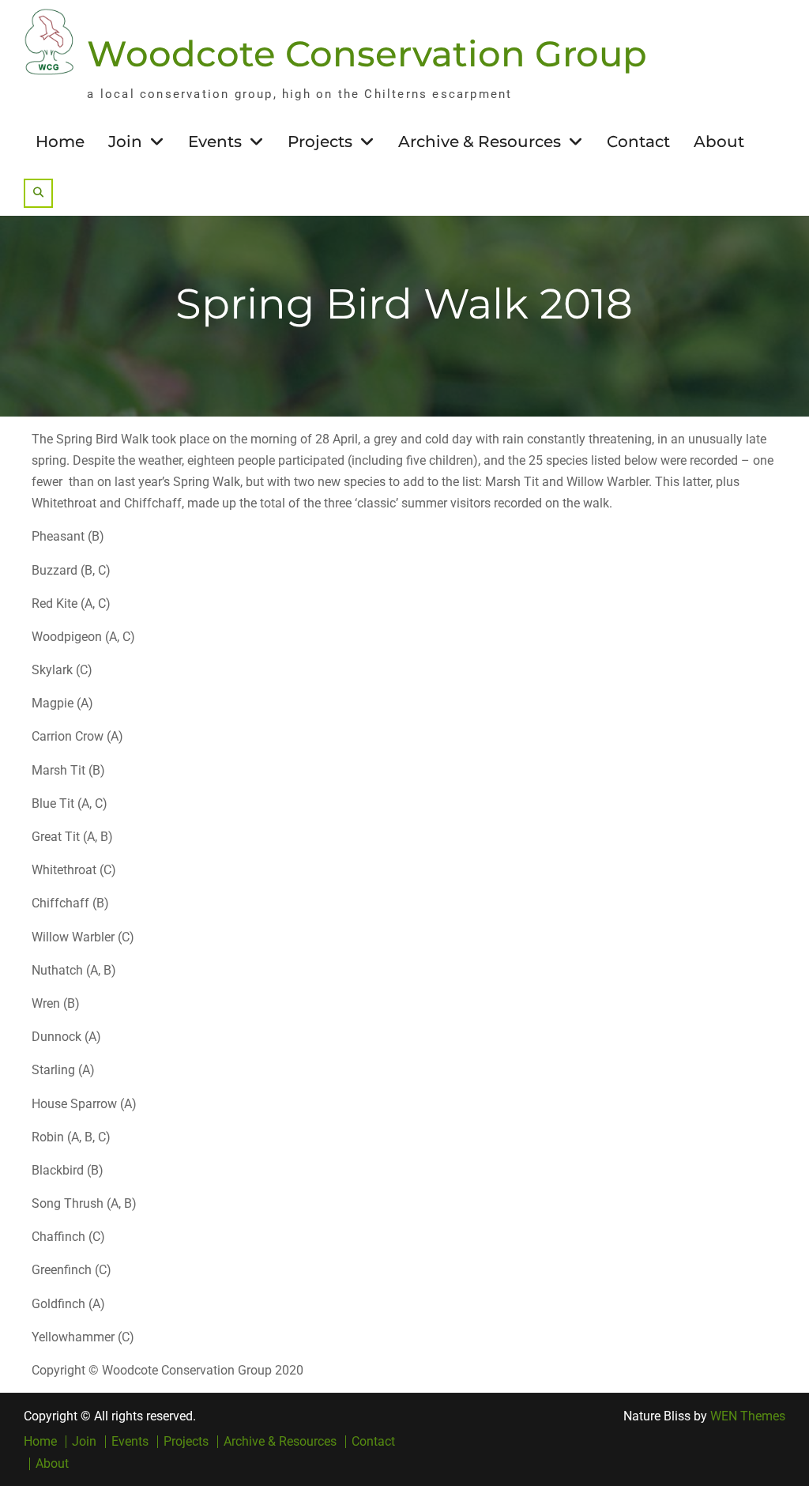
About (719, 141)
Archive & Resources (479, 141)
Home (60, 141)
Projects (320, 141)
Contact (638, 141)
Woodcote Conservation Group (367, 53)
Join (125, 141)
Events (215, 141)
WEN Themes (747, 1416)
